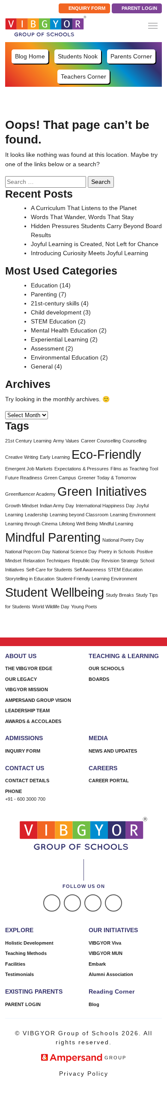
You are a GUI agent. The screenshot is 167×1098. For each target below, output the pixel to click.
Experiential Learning (59, 339)
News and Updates (113, 750)
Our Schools (106, 668)
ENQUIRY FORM (86, 8)
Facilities (15, 964)
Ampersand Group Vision (38, 700)
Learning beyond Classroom (79, 514)
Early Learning (55, 457)
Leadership (36, 514)
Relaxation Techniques (46, 560)
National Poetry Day (123, 540)
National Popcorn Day (28, 551)
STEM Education (53, 321)
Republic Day (86, 560)
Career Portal (109, 780)
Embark (97, 964)
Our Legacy (21, 679)
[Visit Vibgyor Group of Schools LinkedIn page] (92, 903)
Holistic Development (29, 943)
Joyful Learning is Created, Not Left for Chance (94, 244)
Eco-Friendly (106, 454)
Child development (56, 312)
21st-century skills (55, 303)
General (42, 366)
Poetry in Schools (116, 551)
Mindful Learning (116, 523)
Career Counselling (101, 440)
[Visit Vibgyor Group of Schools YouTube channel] (113, 903)
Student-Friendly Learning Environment (96, 578)
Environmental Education (64, 357)
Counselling (134, 440)
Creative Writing (21, 457)
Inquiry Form (22, 750)
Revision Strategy (119, 560)
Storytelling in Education (29, 578)
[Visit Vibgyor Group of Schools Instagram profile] (72, 903)
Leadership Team (27, 710)
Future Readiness (23, 477)
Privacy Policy (83, 1073)
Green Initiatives (102, 491)
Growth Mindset (21, 505)
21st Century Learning (28, 440)
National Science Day (74, 551)
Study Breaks (120, 595)
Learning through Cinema (31, 523)
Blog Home (30, 56)
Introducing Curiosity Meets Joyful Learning (89, 253)
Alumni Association (111, 974)
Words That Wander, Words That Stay (82, 217)
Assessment (47, 348)
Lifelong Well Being (78, 523)
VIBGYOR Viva (105, 943)
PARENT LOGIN (138, 8)
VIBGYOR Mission (26, 689)
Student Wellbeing (54, 592)
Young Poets (84, 606)
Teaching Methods (26, 953)
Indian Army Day (57, 505)
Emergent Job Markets (29, 468)
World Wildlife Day (50, 606)
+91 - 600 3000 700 (25, 799)
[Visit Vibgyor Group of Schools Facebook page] (51, 903)
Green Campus (60, 477)
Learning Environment (132, 514)
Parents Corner (131, 56)
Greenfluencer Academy (30, 494)
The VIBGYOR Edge (28, 668)
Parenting (44, 294)
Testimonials (19, 974)
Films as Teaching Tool (134, 468)
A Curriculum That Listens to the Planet (84, 207)
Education (44, 285)
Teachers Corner (83, 76)
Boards (99, 679)
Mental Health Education (64, 330)
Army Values (66, 440)
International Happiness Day (105, 505)
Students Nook (78, 56)
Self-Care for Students (49, 569)
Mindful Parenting (53, 537)
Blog (94, 1004)
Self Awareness (90, 569)
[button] (153, 26)
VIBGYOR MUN (105, 953)
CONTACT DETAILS (27, 780)
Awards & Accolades (33, 721)
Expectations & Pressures (81, 468)
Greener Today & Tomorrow (107, 477)
